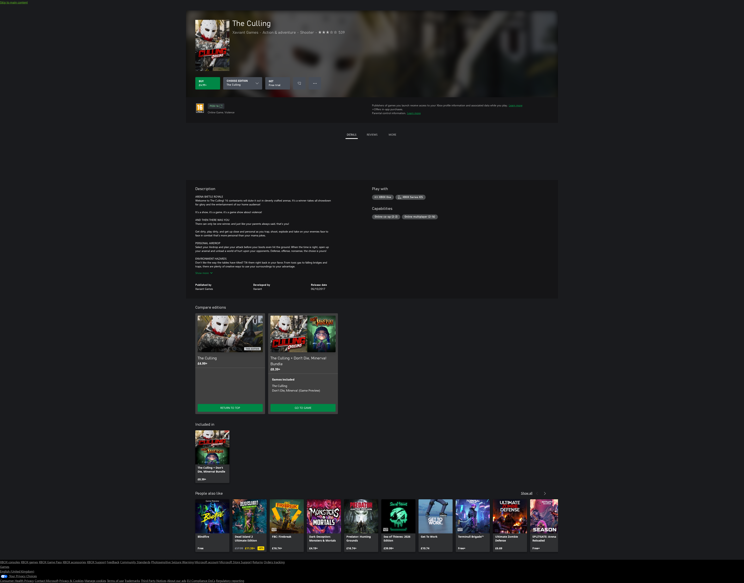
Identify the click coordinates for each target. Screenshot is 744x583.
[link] (212, 456)
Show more (202, 273)
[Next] (545, 493)
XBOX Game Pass (50, 562)
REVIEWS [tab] (372, 134)
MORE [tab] (392, 134)
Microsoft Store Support (235, 562)
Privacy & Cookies (71, 581)
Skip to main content (14, 2)
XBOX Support (96, 562)
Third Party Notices (153, 581)
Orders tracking (274, 562)
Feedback (113, 562)
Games (4, 567)
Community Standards (135, 562)
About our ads (176, 581)
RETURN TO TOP (230, 408)
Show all (526, 493)
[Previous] (537, 493)
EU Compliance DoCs (201, 581)
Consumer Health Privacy (17, 581)
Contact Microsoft (47, 581)
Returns (257, 562)
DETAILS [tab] (351, 134)
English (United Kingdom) (17, 571)
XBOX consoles (10, 562)
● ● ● (315, 83)
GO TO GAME (303, 408)
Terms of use (115, 581)
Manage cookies (95, 581)
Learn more (515, 105)
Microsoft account (207, 562)
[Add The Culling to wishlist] (299, 83)
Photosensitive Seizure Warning (172, 562)
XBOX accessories (74, 562)
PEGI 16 (214, 106)
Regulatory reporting (230, 581)
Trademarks (132, 581)
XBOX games (29, 562)
